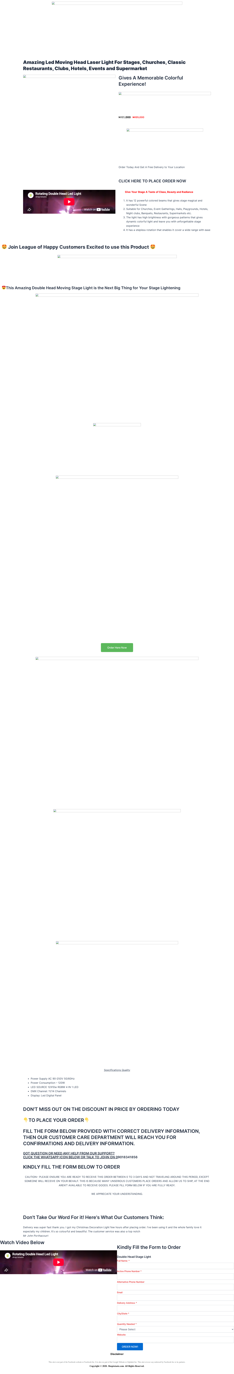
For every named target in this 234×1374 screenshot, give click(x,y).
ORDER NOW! (130, 1346)
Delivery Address (127, 1303)
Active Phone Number (129, 1271)
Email (119, 1292)
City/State (123, 1313)
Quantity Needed (127, 1324)
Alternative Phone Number (130, 1282)
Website (121, 1334)
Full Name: (123, 1260)
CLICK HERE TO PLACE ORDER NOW (152, 181)
